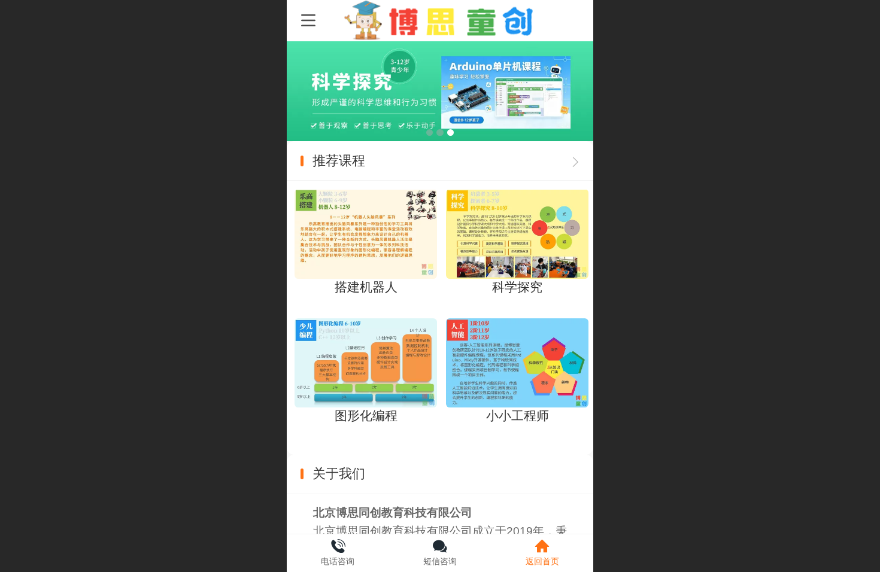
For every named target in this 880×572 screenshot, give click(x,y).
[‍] (576, 161)
